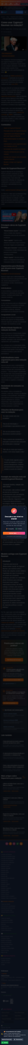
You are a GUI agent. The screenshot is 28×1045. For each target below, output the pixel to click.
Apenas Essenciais (7, 1039)
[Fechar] (24, 509)
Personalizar (19, 1039)
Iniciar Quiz (12, 533)
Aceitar (6, 1042)
